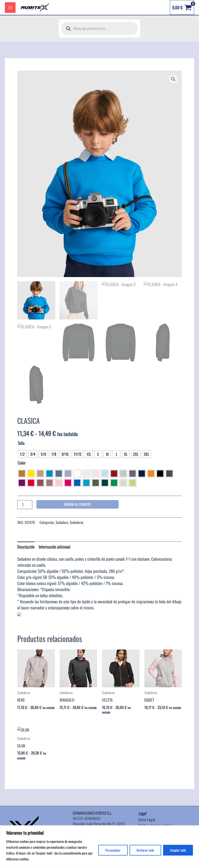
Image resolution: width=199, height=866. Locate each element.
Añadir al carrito (77, 504)
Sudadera (62, 522)
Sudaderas (76, 522)
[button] (173, 79)
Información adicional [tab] (54, 547)
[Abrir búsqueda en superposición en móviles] (99, 28)
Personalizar (113, 850)
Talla (21, 443)
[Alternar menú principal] (10, 7)
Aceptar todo (178, 850)
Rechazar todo (145, 850)
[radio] (22, 454)
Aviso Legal (146, 819)
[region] (99, 845)
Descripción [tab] (25, 547)
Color (21, 463)
